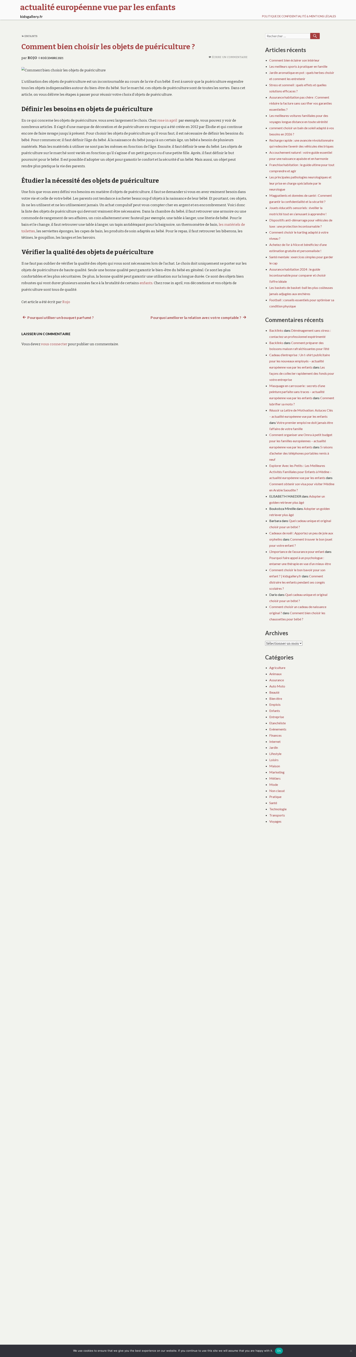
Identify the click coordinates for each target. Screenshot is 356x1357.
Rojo (32, 58)
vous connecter (54, 344)
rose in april (167, 120)
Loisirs (274, 760)
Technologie (278, 809)
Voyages (275, 821)
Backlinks (276, 330)
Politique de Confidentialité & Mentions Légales (299, 16)
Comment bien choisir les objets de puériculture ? (108, 46)
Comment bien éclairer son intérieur (294, 60)
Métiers (275, 778)
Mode (273, 784)
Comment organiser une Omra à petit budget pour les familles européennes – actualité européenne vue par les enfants (300, 441)
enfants (146, 283)
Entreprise (276, 717)
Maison (274, 766)
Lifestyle (275, 754)
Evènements (277, 729)
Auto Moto (277, 686)
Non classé (277, 791)
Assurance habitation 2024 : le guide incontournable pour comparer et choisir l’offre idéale (297, 275)
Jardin (273, 747)
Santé (273, 803)
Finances (275, 735)
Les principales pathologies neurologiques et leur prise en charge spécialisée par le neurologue (300, 183)
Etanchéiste (277, 723)
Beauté (274, 692)
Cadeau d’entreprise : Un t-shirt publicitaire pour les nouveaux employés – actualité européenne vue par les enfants (299, 361)
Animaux (275, 674)
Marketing (277, 772)
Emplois (275, 704)
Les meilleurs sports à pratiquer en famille (298, 66)
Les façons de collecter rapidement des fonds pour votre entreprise (301, 373)
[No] (351, 1351)
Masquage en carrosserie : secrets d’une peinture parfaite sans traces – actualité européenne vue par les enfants (297, 392)
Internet (275, 741)
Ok (279, 1350)
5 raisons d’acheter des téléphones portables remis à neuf (301, 453)
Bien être (275, 698)
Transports (277, 815)
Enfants (31, 36)
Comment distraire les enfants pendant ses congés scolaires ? (297, 582)
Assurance (276, 680)
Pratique (275, 797)
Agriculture (277, 668)
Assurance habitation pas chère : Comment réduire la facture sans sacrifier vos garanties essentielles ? (300, 103)
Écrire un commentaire (229, 57)
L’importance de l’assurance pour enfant (296, 551)
